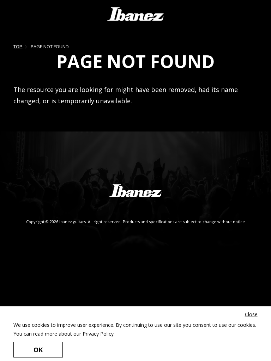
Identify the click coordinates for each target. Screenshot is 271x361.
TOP (17, 46)
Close (251, 314)
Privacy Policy (98, 333)
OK (38, 349)
